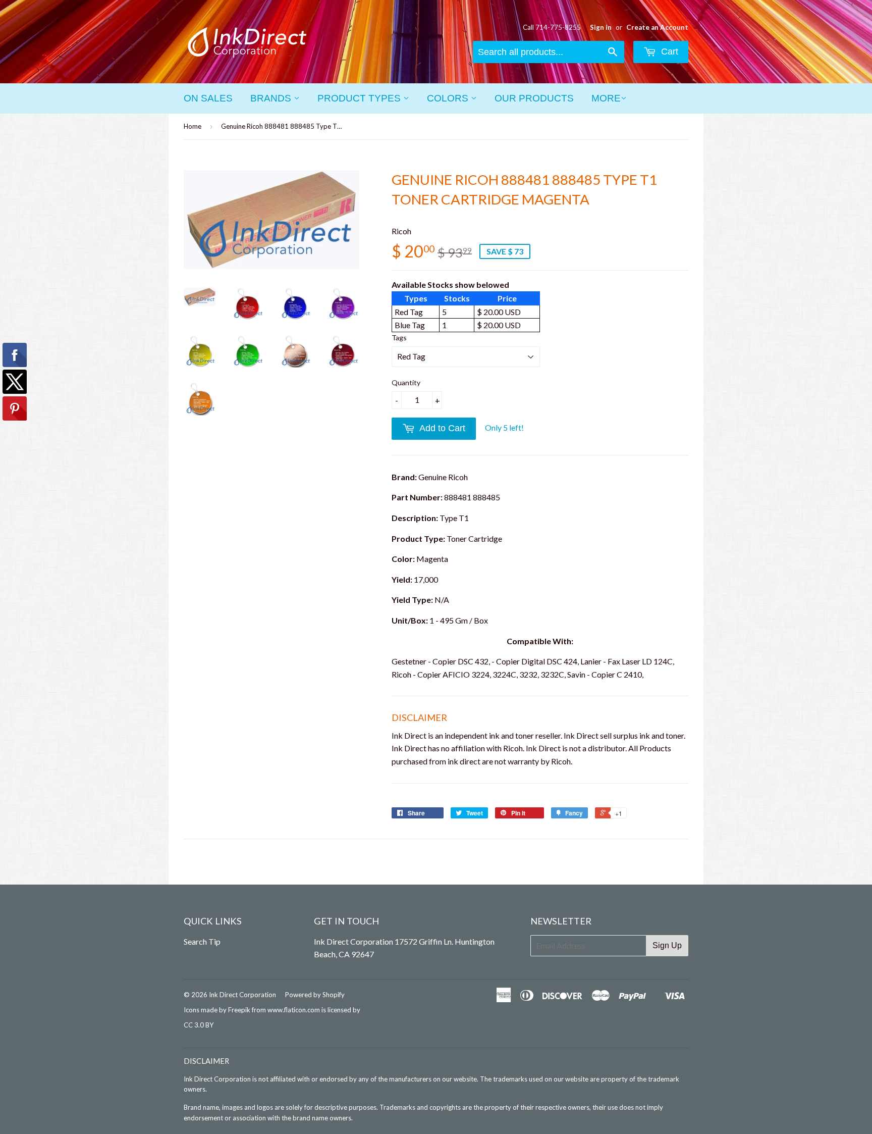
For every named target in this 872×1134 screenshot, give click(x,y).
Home (192, 126)
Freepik (239, 1010)
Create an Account (657, 27)
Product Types (360, 98)
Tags (399, 337)
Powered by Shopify (315, 995)
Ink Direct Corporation (242, 995)
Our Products (534, 98)
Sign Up (667, 945)
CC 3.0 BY (198, 1025)
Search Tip (202, 941)
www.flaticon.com (293, 1010)
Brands (272, 98)
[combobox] (548, 52)
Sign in (601, 27)
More (606, 98)
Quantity (406, 382)
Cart (668, 51)
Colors (449, 98)
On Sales (208, 98)
